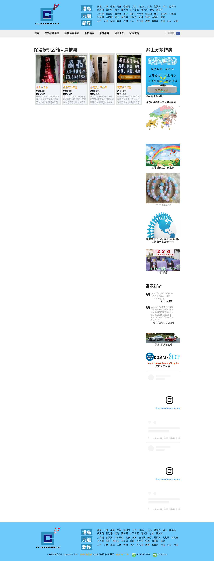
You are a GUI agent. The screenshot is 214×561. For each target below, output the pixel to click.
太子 (125, 14)
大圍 (176, 21)
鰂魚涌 (100, 10)
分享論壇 (169, 33)
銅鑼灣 (126, 6)
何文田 (100, 17)
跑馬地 (172, 6)
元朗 (106, 21)
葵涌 (119, 21)
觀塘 (163, 17)
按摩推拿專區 (52, 33)
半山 (165, 6)
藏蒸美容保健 (124, 87)
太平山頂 (134, 10)
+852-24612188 (122, 554)
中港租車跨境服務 (163, 344)
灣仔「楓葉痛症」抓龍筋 (163, 323)
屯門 (99, 21)
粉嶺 (169, 21)
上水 (132, 21)
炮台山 (142, 6)
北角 (149, 6)
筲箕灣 (157, 6)
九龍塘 (172, 14)
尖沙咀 (140, 14)
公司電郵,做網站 (155, 96)
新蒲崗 (155, 17)
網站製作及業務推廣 (163, 167)
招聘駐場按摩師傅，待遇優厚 (161, 102)
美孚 (156, 14)
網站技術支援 (86, 554)
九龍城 (100, 14)
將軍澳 (155, 21)
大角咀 (109, 17)
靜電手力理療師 (98, 87)
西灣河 (124, 10)
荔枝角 (164, 14)
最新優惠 (89, 33)
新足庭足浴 (42, 87)
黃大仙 (124, 17)
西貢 (147, 21)
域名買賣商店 (162, 366)
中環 (112, 6)
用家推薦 (104, 33)
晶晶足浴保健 (70, 87)
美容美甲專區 (71, 33)
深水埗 (118, 14)
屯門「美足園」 (167, 301)
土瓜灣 (133, 17)
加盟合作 (119, 33)
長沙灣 (109, 14)
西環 (99, 6)
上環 (106, 6)
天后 (134, 6)
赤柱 (152, 10)
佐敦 (147, 17)
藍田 (117, 17)
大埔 (125, 21)
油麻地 (148, 14)
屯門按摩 (163, 272)
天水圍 (140, 21)
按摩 (43, 94)
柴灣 (117, 10)
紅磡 (141, 17)
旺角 (132, 14)
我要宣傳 (134, 33)
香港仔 (109, 10)
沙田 (163, 21)
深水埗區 (119, 537)
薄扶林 (159, 10)
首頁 (37, 33)
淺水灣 (144, 10)
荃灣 (112, 21)
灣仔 (119, 6)
